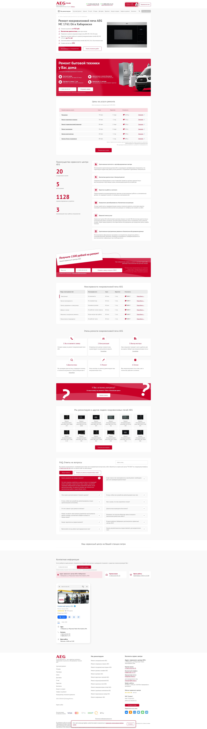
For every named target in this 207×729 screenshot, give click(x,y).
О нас (89, 11)
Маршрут (63, 617)
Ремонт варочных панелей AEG (100, 677)
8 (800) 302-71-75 (130, 672)
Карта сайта (59, 704)
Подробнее (103, 351)
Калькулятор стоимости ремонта (65, 694)
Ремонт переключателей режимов (71, 124)
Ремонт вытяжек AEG (97, 674)
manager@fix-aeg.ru (130, 680)
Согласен (130, 724)
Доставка (101, 11)
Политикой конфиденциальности (90, 569)
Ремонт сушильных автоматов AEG (101, 690)
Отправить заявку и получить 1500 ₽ (107, 270)
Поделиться (126, 712)
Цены (84, 11)
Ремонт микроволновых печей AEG (101, 687)
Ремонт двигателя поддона (69, 119)
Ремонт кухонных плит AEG (99, 684)
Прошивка (65, 115)
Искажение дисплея (93, 305)
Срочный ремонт (77, 11)
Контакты (133, 11)
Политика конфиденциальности (103, 718)
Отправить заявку (85, 89)
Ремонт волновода (67, 129)
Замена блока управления (69, 139)
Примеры (59, 672)
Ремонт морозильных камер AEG (100, 694)
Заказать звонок (103, 395)
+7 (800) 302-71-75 (107, 4)
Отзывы (95, 11)
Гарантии (107, 11)
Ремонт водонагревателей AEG (100, 680)
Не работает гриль (93, 319)
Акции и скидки (115, 11)
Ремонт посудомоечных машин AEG (101, 667)
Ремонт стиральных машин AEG (100, 664)
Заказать (140, 115)
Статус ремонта (146, 11)
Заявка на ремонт (125, 11)
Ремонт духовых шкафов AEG (99, 670)
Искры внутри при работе (95, 314)
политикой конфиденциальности (79, 273)
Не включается (92, 296)
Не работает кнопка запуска (95, 310)
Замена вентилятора (68, 134)
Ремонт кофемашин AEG (98, 697)
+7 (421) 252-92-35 (93, 4)
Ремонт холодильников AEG (99, 660)
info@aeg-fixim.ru (130, 676)
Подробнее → (140, 296)
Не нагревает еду (92, 301)
